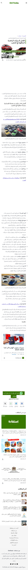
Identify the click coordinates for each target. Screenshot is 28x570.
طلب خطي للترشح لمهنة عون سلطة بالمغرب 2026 (12, 493)
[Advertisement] (14, 20)
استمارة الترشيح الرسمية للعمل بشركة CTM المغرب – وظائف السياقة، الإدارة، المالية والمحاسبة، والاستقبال (11, 500)
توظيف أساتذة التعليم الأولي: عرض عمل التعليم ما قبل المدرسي (11, 514)
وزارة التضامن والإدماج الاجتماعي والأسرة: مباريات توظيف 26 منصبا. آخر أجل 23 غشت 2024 (14, 479)
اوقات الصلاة (14, 533)
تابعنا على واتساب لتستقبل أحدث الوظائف (11, 394)
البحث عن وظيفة (14, 528)
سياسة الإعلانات (14, 540)
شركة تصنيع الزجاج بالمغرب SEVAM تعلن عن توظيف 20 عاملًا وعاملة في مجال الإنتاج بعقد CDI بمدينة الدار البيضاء (12, 507)
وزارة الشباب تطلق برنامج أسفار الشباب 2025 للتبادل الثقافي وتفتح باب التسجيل (15, 455)
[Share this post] (2, 60)
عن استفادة (14, 531)
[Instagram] (10, 564)
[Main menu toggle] (26, 3)
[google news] (15, 564)
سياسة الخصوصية (14, 538)
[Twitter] (13, 564)
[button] (1, 3)
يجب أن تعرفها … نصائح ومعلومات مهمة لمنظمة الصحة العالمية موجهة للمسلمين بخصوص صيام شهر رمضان (14, 432)
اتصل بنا (14, 545)
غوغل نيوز (14, 535)
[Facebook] (17, 564)
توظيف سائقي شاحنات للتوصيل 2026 (11, 521)
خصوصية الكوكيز (14, 543)
